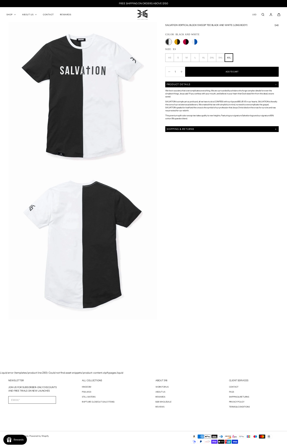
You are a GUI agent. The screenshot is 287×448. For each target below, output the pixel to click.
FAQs (231, 392)
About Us (28, 14)
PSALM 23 (86, 392)
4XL (229, 57)
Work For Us (162, 387)
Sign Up (23, 410)
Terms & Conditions (239, 407)
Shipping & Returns (239, 397)
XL (203, 57)
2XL (212, 57)
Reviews (159, 407)
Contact (48, 14)
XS (169, 57)
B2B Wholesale (163, 402)
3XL (220, 57)
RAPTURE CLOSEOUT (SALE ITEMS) (98, 402)
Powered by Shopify (39, 436)
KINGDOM (86, 387)
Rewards (65, 14)
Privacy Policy (236, 402)
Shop (9, 14)
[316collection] (142, 15)
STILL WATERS (89, 397)
